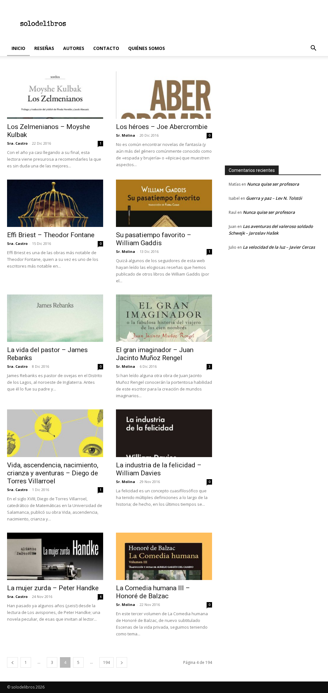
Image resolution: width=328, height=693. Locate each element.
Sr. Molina (125, 135)
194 (106, 662)
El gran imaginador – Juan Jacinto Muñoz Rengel (154, 354)
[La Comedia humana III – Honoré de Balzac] (164, 556)
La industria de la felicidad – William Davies (158, 469)
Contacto (106, 48)
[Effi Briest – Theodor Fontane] (55, 203)
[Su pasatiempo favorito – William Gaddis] (164, 203)
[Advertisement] (204, 23)
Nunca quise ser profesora (273, 184)
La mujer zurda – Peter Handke (53, 588)
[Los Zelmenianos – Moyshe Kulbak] (55, 95)
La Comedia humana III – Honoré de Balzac (153, 592)
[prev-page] (12, 662)
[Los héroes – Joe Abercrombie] (164, 95)
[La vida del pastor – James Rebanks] (55, 318)
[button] (313, 49)
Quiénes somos (146, 48)
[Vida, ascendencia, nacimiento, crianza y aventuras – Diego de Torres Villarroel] (55, 433)
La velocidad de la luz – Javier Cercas (279, 247)
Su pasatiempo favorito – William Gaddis (153, 239)
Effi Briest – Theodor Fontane (50, 235)
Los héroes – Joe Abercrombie (162, 127)
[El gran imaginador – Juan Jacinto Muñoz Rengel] (164, 318)
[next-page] (121, 662)
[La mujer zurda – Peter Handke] (55, 556)
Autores (73, 48)
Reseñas (44, 48)
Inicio (18, 48)
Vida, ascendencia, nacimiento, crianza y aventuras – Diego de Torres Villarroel (52, 473)
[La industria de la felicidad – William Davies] (164, 433)
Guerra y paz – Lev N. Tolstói (274, 198)
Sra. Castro (17, 143)
